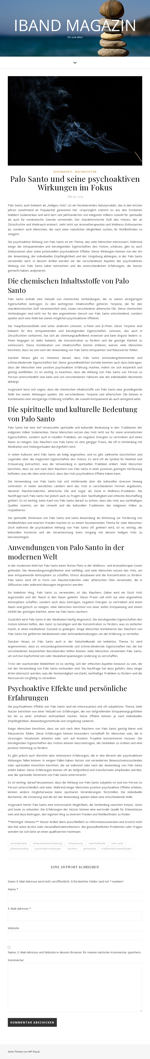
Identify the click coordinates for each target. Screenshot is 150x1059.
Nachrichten (86, 171)
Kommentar (16, 960)
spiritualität (89, 848)
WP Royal (33, 1051)
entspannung (75, 843)
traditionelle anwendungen (116, 848)
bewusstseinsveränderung (47, 843)
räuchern (72, 848)
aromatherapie (18, 843)
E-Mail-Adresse (19, 908)
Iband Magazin (75, 25)
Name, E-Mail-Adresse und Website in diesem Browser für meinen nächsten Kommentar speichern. (74, 952)
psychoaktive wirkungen (48, 848)
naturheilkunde (97, 843)
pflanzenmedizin (19, 848)
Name (13, 889)
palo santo (117, 843)
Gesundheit (63, 171)
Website (13, 928)
